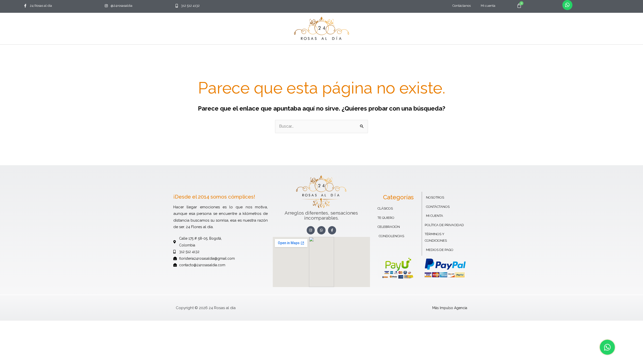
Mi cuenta (488, 6)
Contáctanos (461, 6)
